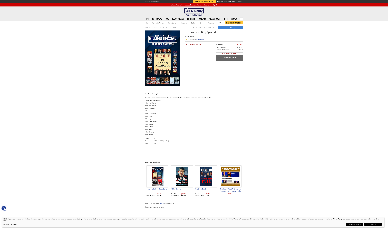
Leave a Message (231, 28)
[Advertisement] (194, 150)
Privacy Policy (337, 219)
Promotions (211, 23)
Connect (234, 18)
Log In (162, 203)
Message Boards (215, 18)
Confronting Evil (172, 23)
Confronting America (157, 23)
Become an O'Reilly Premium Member (204, 2)
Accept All (373, 224)
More (226, 18)
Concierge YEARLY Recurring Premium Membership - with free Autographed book (230, 191)
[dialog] (193, 222)
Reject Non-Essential (354, 224)
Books (193, 23)
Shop (147, 18)
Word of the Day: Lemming (152, 2)
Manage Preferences (10, 224)
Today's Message (178, 18)
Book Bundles (164, 27)
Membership (184, 23)
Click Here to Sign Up (210, 5)
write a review (200, 39)
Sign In (239, 2)
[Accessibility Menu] (4, 208)
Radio (167, 18)
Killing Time (191, 18)
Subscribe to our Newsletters (226, 2)
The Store (156, 27)
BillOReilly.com (149, 27)
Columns (202, 18)
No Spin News (157, 18)
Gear (201, 23)
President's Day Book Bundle (157, 189)
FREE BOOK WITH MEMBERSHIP (233, 23)
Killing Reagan (176, 189)
